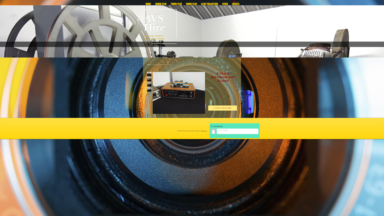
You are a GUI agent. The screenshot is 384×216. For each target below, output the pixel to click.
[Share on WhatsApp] (225, 96)
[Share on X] (229, 96)
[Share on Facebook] (217, 96)
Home (149, 65)
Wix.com (204, 131)
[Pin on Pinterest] (221, 96)
